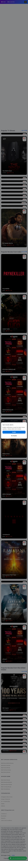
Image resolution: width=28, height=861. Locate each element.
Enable (14, 432)
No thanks (14, 435)
